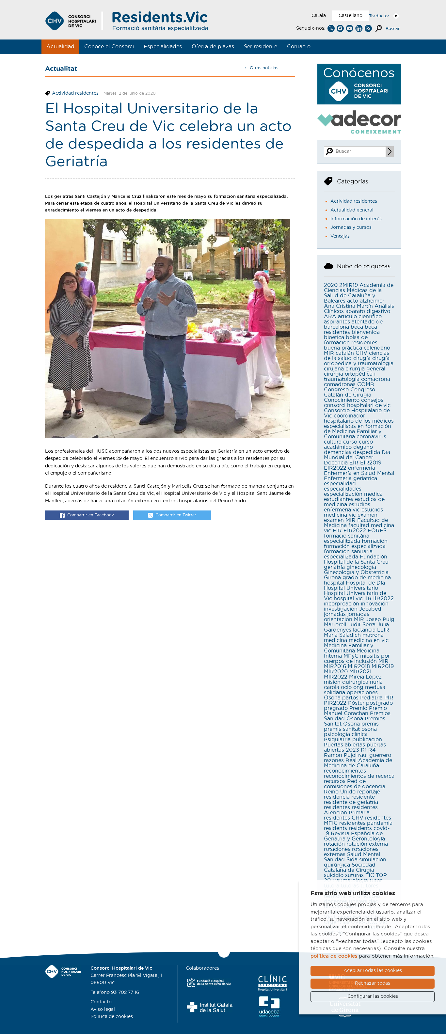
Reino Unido (340, 791)
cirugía (362, 358)
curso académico (348, 444)
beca (357, 327)
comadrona (375, 379)
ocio (346, 687)
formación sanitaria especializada (348, 554)
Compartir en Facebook (90, 515)
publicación (367, 739)
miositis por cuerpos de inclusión (357, 658)
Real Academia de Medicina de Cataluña (358, 763)
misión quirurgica (346, 682)
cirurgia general (365, 368)
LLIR (383, 630)
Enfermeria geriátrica (350, 478)
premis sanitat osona (350, 729)
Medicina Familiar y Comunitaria (348, 648)
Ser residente (260, 46)
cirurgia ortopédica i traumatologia (349, 376)
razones (334, 760)
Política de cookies (111, 1016)
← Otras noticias (261, 68)
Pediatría (371, 697)
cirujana (334, 368)
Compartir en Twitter (175, 515)
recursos (334, 781)
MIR (383, 661)
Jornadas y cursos (351, 227)
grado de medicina (366, 577)
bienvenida (366, 332)
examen (367, 515)
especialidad (340, 483)
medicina (335, 640)
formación (375, 541)
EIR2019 (370, 462)
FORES (377, 530)
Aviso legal (102, 1009)
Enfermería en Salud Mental (359, 473)
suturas (354, 875)
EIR (353, 462)
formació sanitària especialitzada (346, 538)
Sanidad (334, 859)
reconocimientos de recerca (359, 776)
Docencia (336, 462)
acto (352, 301)
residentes (337, 807)
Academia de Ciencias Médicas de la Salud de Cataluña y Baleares (358, 293)
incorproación (341, 603)
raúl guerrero (374, 755)
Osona (332, 697)
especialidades (342, 489)
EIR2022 (335, 468)
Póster (356, 703)
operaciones (362, 692)
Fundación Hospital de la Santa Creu (356, 559)
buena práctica (343, 348)
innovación (375, 603)
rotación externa (367, 844)
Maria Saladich (342, 635)
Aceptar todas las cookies (372, 970)
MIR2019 (383, 666)
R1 (364, 750)
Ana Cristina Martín (348, 306)
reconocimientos (345, 771)
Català (318, 15)
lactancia (364, 630)
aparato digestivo (367, 311)
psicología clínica (346, 734)
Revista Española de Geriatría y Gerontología (354, 836)
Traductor (379, 16)
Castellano (350, 15)
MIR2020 (336, 671)
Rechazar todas (372, 983)
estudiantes (338, 499)
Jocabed (370, 609)
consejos (372, 400)
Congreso (336, 389)
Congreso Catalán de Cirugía (349, 392)
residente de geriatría (351, 802)
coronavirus (371, 436)
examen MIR (340, 520)
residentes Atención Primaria (351, 810)
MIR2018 (359, 666)
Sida (352, 859)
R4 (372, 750)
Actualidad (60, 46)
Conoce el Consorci (109, 46)
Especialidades (163, 46)
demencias (337, 452)
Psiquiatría (337, 739)
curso (350, 442)
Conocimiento (341, 400)
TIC (369, 875)
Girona (332, 577)
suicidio (333, 875)
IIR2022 (383, 598)
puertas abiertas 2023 (355, 747)
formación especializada (355, 546)
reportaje (368, 791)
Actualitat (61, 69)
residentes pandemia (365, 823)
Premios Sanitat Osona (354, 721)
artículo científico (360, 316)
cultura (333, 442)
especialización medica (353, 494)
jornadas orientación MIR (346, 617)
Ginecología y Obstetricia (356, 572)
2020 (331, 285)
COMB (365, 384)
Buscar (393, 29)
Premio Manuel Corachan (355, 711)
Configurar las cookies (372, 996)
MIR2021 (360, 671)
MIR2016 (335, 666)
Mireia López (365, 677)
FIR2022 (354, 530)
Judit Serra (361, 624)
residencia (337, 797)
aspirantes (337, 321)
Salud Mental (363, 854)
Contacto (299, 46)
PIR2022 (335, 703)
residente (363, 797)
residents (335, 828)
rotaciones (337, 849)
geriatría (334, 567)
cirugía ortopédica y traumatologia (358, 361)
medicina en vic (369, 640)
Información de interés (356, 219)
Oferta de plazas (213, 46)
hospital (334, 583)
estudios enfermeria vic (347, 507)
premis (370, 724)
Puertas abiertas (344, 744)
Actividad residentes (75, 93)
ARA (330, 316)
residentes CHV (343, 818)
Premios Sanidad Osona (357, 716)
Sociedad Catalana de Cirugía (349, 867)
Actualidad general (352, 210)
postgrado (379, 703)
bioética (334, 337)
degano (363, 447)
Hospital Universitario (351, 588)
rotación (334, 844)
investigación (341, 609)
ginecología (361, 567)
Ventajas (340, 236)
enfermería (361, 468)
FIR (337, 530)
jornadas (335, 614)
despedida (366, 452)
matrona (373, 635)
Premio (358, 708)
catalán (345, 353)
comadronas (340, 384)
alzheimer (372, 301)
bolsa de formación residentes (350, 340)
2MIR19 (348, 285)
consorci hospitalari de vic (357, 405)
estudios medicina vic (353, 512)
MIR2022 (335, 677)
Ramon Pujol (340, 755)
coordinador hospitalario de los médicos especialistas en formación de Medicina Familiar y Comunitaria (359, 426)
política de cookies (334, 956)
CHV (361, 353)
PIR (388, 697)
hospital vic (348, 598)
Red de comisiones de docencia (354, 784)
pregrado (336, 708)
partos (350, 697)
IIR (368, 598)
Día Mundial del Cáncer (357, 455)
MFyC (350, 656)
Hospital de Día (365, 583)
